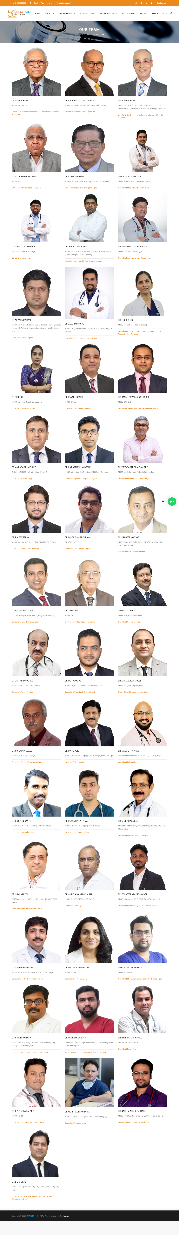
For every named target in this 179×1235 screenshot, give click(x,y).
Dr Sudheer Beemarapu (24, 247)
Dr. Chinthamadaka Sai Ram (79, 894)
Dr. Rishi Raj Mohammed (130, 1038)
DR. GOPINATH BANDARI (22, 611)
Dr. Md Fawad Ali (73, 681)
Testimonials (129, 13)
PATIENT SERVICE (107, 13)
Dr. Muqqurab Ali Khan (76, 821)
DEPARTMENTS (66, 13)
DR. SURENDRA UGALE (22, 751)
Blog (165, 13)
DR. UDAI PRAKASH (126, 100)
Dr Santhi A (17, 397)
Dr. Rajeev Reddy (20, 537)
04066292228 (20, 3)
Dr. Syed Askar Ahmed (23, 1111)
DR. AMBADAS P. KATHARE (24, 467)
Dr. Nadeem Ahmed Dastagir (132, 1111)
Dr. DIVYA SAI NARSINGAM (77, 968)
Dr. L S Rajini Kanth (21, 821)
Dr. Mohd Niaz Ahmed (75, 1038)
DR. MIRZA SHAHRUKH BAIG (77, 537)
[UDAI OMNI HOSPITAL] (19, 13)
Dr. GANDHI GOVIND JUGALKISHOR (133, 397)
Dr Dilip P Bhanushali (22, 681)
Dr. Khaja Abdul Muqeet (130, 681)
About (48, 13)
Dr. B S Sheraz (19, 1182)
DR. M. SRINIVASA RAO (128, 821)
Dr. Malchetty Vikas (128, 751)
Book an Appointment (43, 3)
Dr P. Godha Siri (125, 320)
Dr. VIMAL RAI (71, 611)
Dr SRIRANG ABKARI (127, 611)
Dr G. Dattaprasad (74, 324)
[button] (172, 501)
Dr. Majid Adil (72, 751)
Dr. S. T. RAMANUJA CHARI (24, 176)
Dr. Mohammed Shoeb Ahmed (132, 247)
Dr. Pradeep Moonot (128, 537)
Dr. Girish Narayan (74, 176)
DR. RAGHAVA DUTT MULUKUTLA (79, 100)
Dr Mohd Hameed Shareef (78, 1112)
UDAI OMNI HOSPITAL (35, 1216)
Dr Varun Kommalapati (76, 247)
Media (143, 13)
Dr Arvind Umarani (21, 320)
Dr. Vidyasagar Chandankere (133, 467)
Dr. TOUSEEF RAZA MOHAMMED (133, 894)
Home (38, 13)
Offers (154, 13)
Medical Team (87, 13)
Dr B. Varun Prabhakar (130, 176)
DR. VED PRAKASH (20, 100)
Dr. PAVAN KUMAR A (74, 397)
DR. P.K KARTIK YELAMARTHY (78, 467)
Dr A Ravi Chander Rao (23, 968)
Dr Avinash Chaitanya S (130, 968)
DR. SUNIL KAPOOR (20, 894)
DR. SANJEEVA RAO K (21, 1038)
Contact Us (161, 3)
